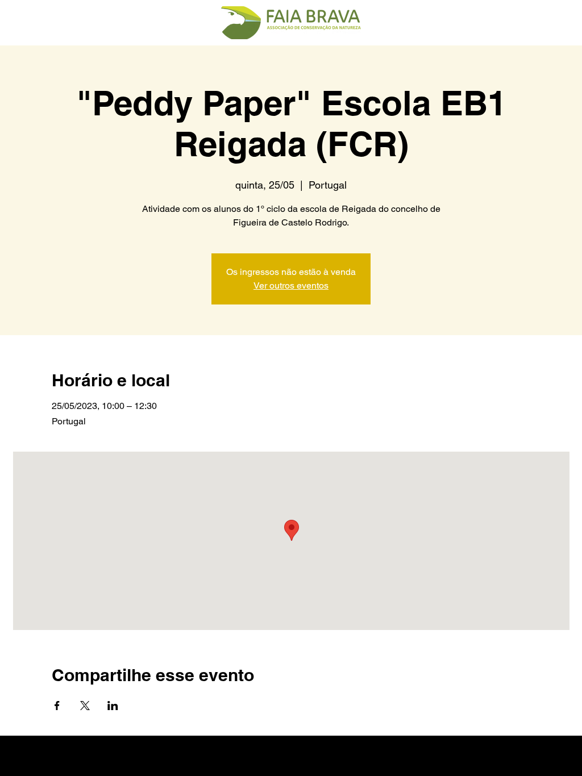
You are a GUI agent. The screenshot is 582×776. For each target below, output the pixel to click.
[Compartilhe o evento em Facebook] (57, 705)
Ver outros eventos (291, 285)
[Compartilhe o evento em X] (85, 705)
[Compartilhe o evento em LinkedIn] (112, 705)
